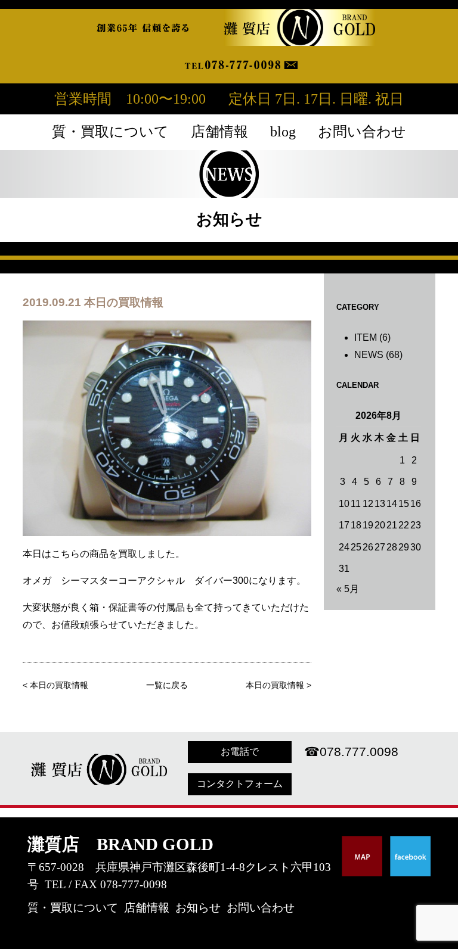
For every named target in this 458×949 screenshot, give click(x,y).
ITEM (365, 337)
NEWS (368, 355)
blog (283, 131)
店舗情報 (219, 131)
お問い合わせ (362, 131)
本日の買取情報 (59, 685)
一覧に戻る (167, 685)
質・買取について (110, 131)
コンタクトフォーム (240, 784)
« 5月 (347, 589)
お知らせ (198, 907)
